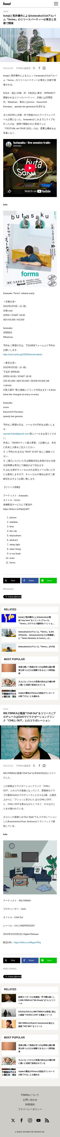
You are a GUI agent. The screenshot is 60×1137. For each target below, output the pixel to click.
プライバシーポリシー (30, 1109)
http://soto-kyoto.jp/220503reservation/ (22, 354)
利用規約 (30, 1104)
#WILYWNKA (9, 968)
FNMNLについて (30, 1095)
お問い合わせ (30, 1099)
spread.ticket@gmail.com (16, 433)
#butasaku (8, 589)
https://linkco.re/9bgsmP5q (27, 942)
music (5, 11)
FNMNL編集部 (23, 68)
